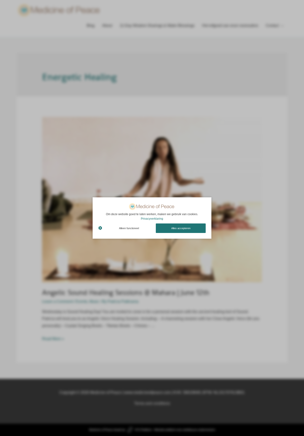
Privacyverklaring (152, 218)
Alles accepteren (180, 228)
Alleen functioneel (129, 228)
